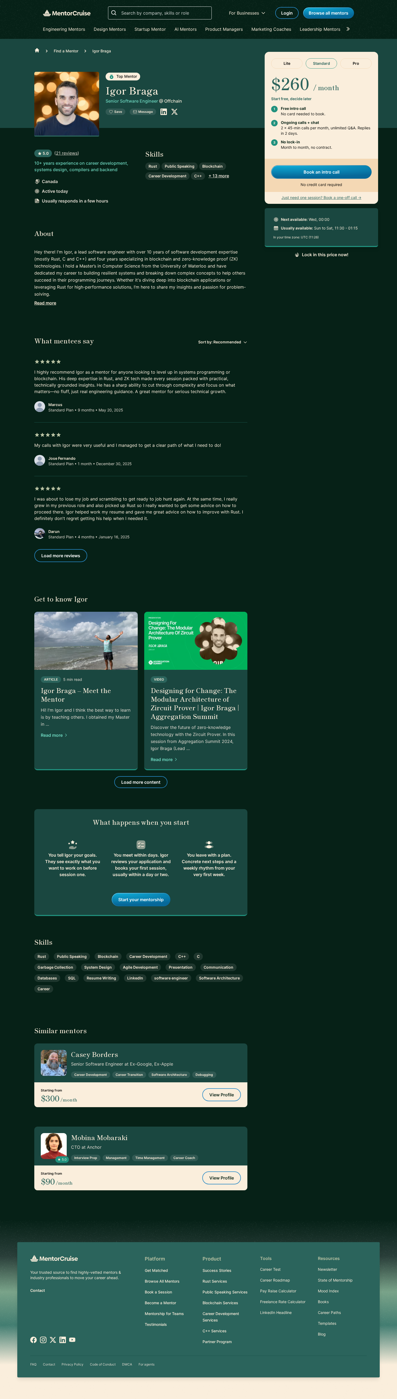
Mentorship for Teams (164, 1313)
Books (323, 1301)
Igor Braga (101, 51)
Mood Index (328, 1291)
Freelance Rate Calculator (282, 1301)
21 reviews (67, 153)
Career (44, 988)
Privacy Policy (72, 1364)
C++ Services (215, 1331)
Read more (45, 303)
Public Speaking (179, 166)
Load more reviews (60, 555)
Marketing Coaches (271, 29)
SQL (72, 978)
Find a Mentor (66, 51)
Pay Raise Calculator (278, 1291)
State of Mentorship (335, 1280)
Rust (153, 166)
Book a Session (158, 1292)
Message (145, 112)
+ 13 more (218, 175)
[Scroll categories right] (350, 29)
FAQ (33, 1364)
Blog (322, 1334)
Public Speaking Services (225, 1292)
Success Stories (217, 1270)
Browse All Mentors (162, 1281)
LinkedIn (135, 978)
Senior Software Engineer (132, 101)
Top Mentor (126, 76)
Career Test (270, 1269)
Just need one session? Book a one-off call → (321, 197)
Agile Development (140, 967)
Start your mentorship (141, 899)
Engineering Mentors (64, 29)
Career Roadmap (275, 1280)
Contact (37, 1290)
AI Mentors (185, 29)
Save (118, 112)
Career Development (167, 176)
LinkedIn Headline (276, 1312)
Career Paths (329, 1312)
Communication (218, 967)
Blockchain (212, 166)
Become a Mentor (160, 1302)
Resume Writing (101, 978)
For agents (146, 1364)
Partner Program (217, 1341)
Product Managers (224, 29)
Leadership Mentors (320, 29)
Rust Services (215, 1281)
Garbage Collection (55, 967)
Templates (327, 1323)
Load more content (140, 782)
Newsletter (327, 1269)
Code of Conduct (103, 1364)
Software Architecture (219, 978)
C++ (198, 176)
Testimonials (156, 1324)
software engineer (171, 978)
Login (287, 13)
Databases (47, 978)
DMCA (127, 1364)
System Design (98, 967)
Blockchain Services (220, 1302)
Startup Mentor (150, 29)
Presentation (181, 967)
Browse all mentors (328, 13)
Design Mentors (110, 29)
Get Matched (156, 1270)
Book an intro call (321, 172)
